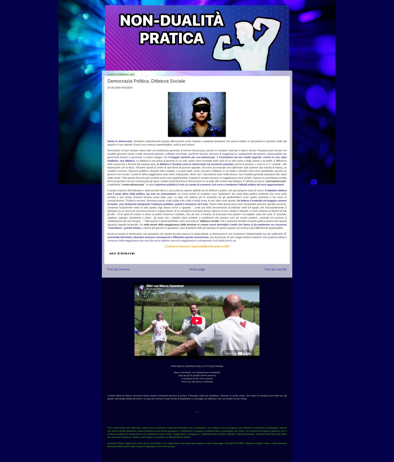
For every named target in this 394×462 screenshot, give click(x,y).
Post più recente (118, 269)
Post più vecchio (276, 269)
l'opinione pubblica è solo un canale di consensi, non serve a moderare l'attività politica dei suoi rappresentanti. (219, 184)
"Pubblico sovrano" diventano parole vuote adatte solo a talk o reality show (166, 200)
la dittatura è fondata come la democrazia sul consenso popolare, (195, 164)
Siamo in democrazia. (120, 141)
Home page (197, 269)
